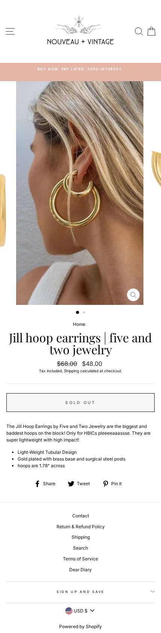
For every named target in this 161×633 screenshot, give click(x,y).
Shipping (71, 371)
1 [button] (78, 313)
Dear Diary (80, 569)
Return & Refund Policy (81, 526)
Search (80, 548)
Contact (80, 516)
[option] (80, 69)
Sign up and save (80, 592)
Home (79, 324)
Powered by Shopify (80, 626)
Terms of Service (80, 559)
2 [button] (84, 313)
